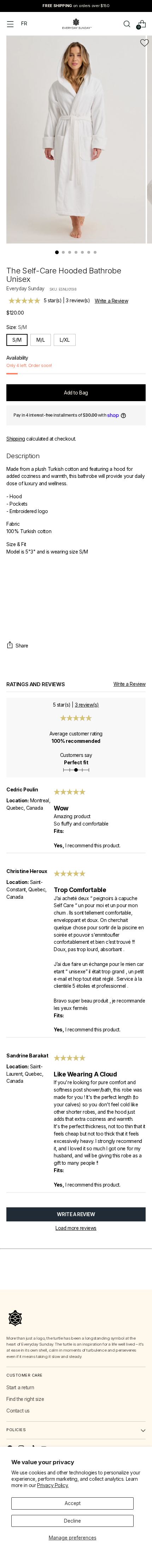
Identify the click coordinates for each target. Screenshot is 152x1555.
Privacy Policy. (53, 1485)
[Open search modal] (126, 24)
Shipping (15, 439)
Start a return (20, 1387)
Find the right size (25, 1399)
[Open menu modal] (10, 24)
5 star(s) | (67, 300)
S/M (17, 340)
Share (22, 646)
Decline (72, 1521)
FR (24, 23)
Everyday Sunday (25, 288)
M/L (40, 340)
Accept (73, 1503)
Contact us (18, 1411)
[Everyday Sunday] (76, 24)
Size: (16, 327)
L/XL (65, 340)
